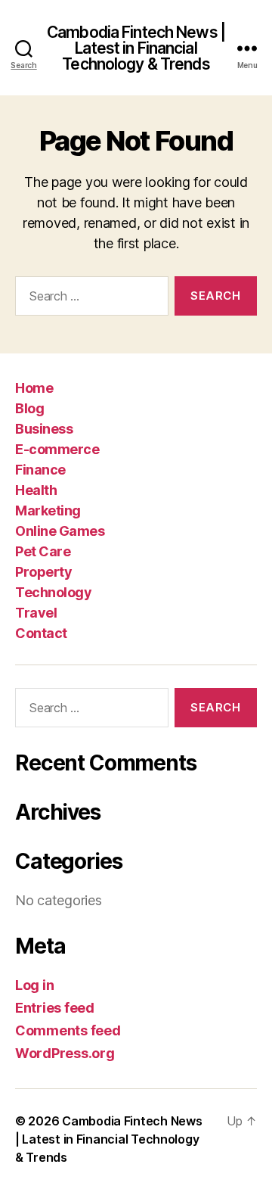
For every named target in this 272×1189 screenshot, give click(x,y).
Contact (41, 633)
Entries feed (54, 1008)
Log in (34, 985)
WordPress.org (65, 1053)
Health (36, 490)
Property (43, 572)
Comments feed (68, 1030)
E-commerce (57, 449)
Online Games (59, 531)
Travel (36, 613)
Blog (29, 408)
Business (44, 429)
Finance (40, 470)
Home (34, 388)
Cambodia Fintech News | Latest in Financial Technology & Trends (136, 48)
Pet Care (42, 551)
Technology (53, 592)
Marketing (48, 510)
